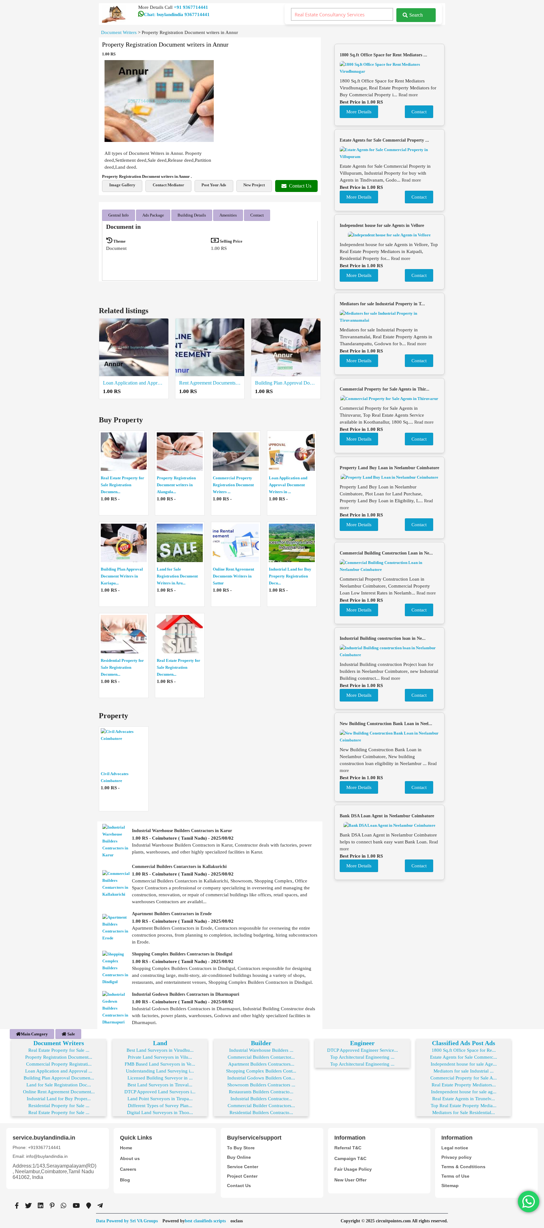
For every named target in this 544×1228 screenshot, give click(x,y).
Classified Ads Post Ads (463, 1042)
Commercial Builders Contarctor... (261, 1057)
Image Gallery (122, 185)
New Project (254, 185)
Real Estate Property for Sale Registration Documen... (122, 485)
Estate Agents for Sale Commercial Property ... (384, 140)
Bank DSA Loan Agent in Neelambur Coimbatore (387, 816)
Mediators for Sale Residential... (463, 1112)
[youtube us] (76, 1205)
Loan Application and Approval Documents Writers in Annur (134, 383)
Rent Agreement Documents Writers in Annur (210, 383)
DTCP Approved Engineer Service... (362, 1050)
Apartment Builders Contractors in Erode (172, 913)
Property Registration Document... (58, 1057)
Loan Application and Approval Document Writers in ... (288, 485)
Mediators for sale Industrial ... (464, 1070)
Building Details (192, 215)
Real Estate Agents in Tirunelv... (463, 1098)
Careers (128, 1169)
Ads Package (153, 215)
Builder (261, 1042)
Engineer (362, 1042)
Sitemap (450, 1185)
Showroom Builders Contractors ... (261, 1084)
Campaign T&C (350, 1158)
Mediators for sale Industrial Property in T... (382, 303)
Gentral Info (118, 215)
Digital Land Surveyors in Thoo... (160, 1112)
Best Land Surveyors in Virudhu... (160, 1050)
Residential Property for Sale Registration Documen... (122, 667)
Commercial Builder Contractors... (261, 1105)
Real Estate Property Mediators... (464, 1084)
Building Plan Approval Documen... (59, 1077)
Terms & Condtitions (463, 1166)
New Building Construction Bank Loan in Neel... (386, 723)
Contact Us (300, 186)
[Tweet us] (28, 1205)
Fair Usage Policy (353, 1169)
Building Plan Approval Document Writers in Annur (286, 383)
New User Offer (350, 1179)
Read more (408, 95)
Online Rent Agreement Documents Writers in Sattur (233, 576)
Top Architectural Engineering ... (362, 1057)
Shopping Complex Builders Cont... (261, 1070)
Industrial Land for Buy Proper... (59, 1098)
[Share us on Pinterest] (52, 1205)
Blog (125, 1179)
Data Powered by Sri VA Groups (127, 1221)
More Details (358, 111)
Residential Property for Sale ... (58, 1105)
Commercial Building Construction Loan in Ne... (386, 553)
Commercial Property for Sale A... (463, 1077)
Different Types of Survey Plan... (160, 1105)
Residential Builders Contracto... (261, 1112)
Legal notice (454, 1147)
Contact (257, 215)
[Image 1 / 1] (159, 101)
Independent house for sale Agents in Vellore (382, 225)
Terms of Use (455, 1176)
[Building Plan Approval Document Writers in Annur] (285, 347)
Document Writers (58, 1042)
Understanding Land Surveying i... (160, 1070)
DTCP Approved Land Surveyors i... (160, 1091)
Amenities (228, 215)
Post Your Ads (213, 185)
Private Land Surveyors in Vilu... (160, 1057)
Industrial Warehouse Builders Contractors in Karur (182, 830)
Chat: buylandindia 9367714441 (177, 14)
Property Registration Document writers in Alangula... (176, 485)
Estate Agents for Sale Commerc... (463, 1057)
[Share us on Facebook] (16, 1205)
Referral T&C (347, 1147)
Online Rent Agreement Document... (59, 1091)
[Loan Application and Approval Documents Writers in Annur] (133, 347)
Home (126, 1147)
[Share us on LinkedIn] (40, 1205)
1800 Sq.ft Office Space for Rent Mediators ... (383, 55)
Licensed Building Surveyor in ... (160, 1077)
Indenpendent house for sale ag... (463, 1091)
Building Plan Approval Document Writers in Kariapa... (122, 576)
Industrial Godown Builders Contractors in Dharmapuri (185, 994)
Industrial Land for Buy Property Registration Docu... (290, 576)
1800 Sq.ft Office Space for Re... (464, 1050)
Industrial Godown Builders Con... (261, 1077)
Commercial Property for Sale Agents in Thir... (384, 389)
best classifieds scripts (205, 1221)
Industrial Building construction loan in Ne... (383, 638)
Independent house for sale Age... (464, 1064)
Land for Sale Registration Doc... (58, 1084)
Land (160, 1042)
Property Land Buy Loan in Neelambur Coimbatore (389, 467)
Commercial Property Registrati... (59, 1064)
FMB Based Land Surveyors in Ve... (160, 1064)
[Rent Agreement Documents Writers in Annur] (210, 347)
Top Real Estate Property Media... (463, 1105)
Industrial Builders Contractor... (261, 1098)
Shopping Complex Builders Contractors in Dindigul (182, 954)
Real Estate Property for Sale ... (58, 1050)
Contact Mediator (168, 185)
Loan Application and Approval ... (58, 1070)
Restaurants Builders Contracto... (261, 1091)
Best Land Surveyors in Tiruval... (160, 1084)
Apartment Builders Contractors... (261, 1064)
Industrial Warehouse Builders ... (261, 1050)
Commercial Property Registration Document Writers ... (233, 485)
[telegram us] (100, 1205)
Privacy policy (456, 1157)
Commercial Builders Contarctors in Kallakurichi (179, 866)
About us (130, 1158)
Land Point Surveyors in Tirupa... (160, 1098)
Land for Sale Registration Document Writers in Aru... (177, 576)
